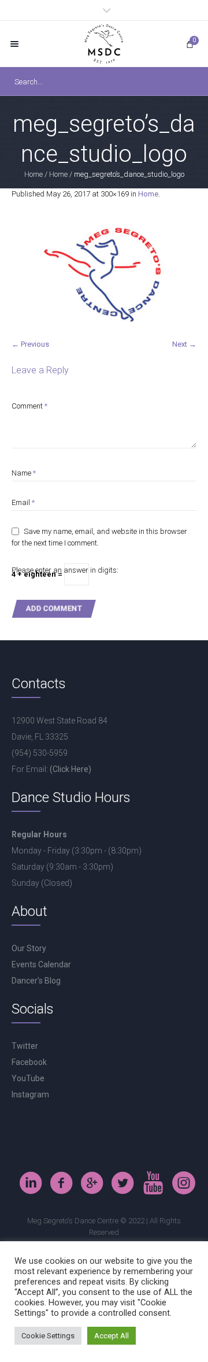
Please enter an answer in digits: (65, 570)
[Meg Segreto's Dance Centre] (104, 44)
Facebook (29, 1062)
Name (24, 473)
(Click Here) (70, 769)
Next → (184, 344)
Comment (29, 406)
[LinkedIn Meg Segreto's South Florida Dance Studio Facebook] (30, 1182)
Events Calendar (41, 964)
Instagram (30, 1094)
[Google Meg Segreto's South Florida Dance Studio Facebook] (91, 1182)
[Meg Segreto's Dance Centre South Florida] (153, 1182)
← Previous (30, 344)
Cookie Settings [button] (48, 1335)
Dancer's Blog (36, 980)
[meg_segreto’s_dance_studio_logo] (104, 275)
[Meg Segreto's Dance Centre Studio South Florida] (122, 1182)
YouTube (28, 1078)
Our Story (29, 948)
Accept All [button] (111, 1335)
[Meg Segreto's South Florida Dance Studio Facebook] (61, 1182)
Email (23, 502)
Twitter (25, 1046)
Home (33, 174)
